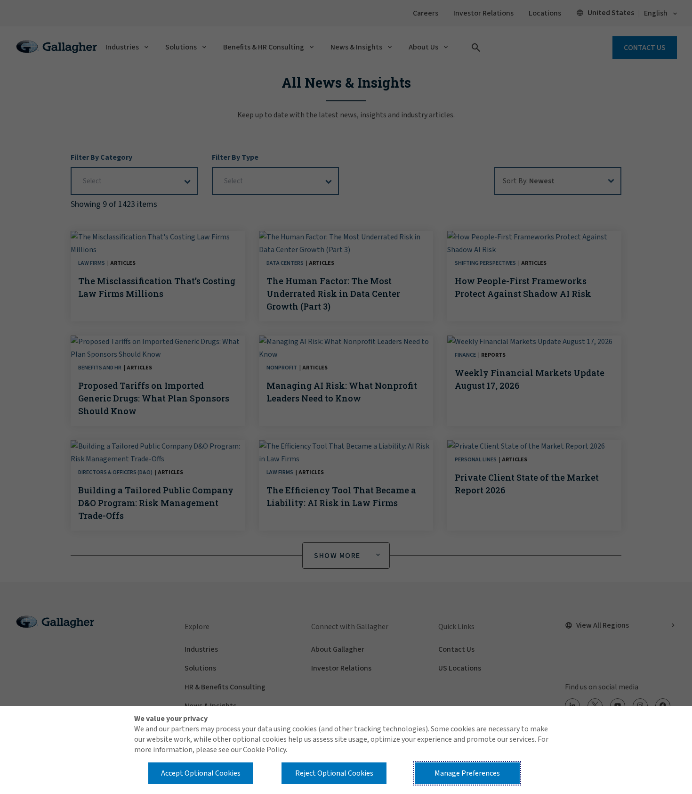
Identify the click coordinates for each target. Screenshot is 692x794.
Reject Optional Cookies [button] (334, 773)
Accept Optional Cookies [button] (201, 773)
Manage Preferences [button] (467, 773)
